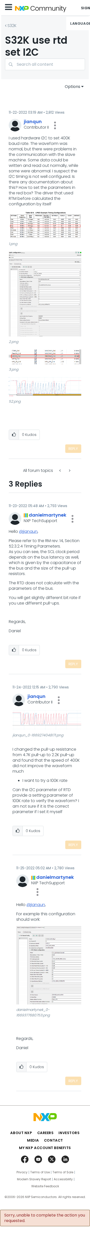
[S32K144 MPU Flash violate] (69, 470)
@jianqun (28, 531)
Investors (69, 1132)
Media (33, 1140)
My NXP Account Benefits (45, 1147)
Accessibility (63, 1179)
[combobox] (45, 64)
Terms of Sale (62, 1172)
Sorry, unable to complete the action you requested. (44, 1218)
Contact (53, 1140)
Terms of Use (40, 1172)
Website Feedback (45, 1186)
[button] (55, 125)
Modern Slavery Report (34, 1179)
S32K (12, 25)
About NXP (21, 1132)
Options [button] (72, 86)
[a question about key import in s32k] (60, 470)
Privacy (22, 1172)
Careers (45, 1132)
